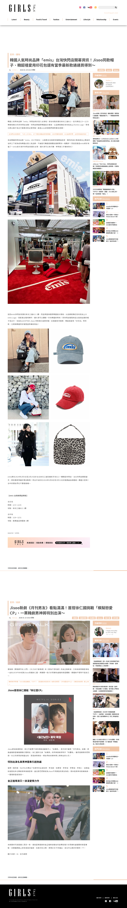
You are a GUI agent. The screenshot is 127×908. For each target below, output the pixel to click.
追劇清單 (84, 618)
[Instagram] (80, 7)
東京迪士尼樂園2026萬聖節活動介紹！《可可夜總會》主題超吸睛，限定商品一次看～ (112, 232)
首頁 (12, 55)
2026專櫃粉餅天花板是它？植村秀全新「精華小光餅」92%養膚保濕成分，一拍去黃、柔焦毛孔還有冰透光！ (112, 240)
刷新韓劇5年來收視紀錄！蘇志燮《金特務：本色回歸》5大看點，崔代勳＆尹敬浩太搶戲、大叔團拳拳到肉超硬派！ (106, 688)
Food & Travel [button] (41, 19)
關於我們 (99, 898)
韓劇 (75, 618)
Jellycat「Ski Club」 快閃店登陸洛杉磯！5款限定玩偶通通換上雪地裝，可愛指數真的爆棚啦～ (106, 166)
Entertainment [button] (71, 19)
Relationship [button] (101, 19)
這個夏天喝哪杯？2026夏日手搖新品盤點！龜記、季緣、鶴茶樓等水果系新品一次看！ (112, 224)
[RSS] (95, 7)
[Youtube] (90, 7)
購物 (18, 55)
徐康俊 (92, 618)
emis (109, 70)
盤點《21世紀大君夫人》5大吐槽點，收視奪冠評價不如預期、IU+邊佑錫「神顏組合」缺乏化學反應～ (106, 741)
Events (115, 19)
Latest (14, 19)
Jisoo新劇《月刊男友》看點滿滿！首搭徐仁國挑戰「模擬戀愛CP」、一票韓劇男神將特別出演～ (106, 115)
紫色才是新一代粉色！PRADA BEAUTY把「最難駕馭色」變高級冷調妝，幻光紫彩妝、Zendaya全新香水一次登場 (112, 216)
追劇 (18, 603)
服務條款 (107, 898)
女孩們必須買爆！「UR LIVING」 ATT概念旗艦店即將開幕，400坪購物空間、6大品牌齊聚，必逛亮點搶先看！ (48, 134)
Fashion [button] (56, 19)
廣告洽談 (115, 898)
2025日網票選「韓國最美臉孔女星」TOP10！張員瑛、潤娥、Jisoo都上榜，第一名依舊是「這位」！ (105, 191)
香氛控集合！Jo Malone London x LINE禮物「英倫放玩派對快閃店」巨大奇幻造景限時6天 (106, 141)
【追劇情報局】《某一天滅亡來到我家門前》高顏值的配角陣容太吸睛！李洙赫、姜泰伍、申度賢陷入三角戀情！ (106, 663)
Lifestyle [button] (86, 19)
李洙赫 (116, 618)
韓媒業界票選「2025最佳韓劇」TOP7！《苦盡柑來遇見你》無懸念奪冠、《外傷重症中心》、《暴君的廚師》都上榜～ (49, 682)
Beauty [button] (27, 19)
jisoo (116, 70)
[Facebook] (84, 7)
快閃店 (101, 70)
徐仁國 (108, 618)
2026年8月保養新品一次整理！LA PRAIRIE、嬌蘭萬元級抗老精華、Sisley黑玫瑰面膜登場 (112, 207)
